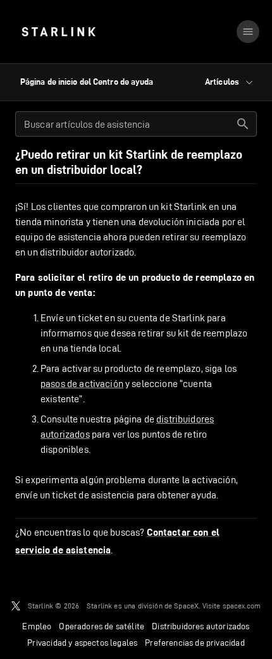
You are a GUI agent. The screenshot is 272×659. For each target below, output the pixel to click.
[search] (243, 124)
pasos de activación (81, 383)
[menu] (248, 31)
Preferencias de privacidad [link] (194, 642)
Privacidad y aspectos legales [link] (82, 642)
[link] (58, 31)
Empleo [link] (36, 626)
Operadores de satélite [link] (101, 626)
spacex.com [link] (242, 605)
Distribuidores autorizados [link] (200, 626)
